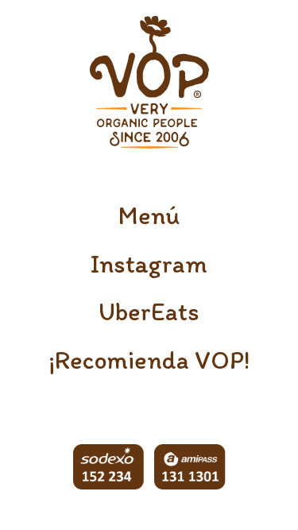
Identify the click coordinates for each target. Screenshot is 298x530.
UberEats (149, 311)
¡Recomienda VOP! (149, 360)
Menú (149, 215)
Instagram (149, 264)
